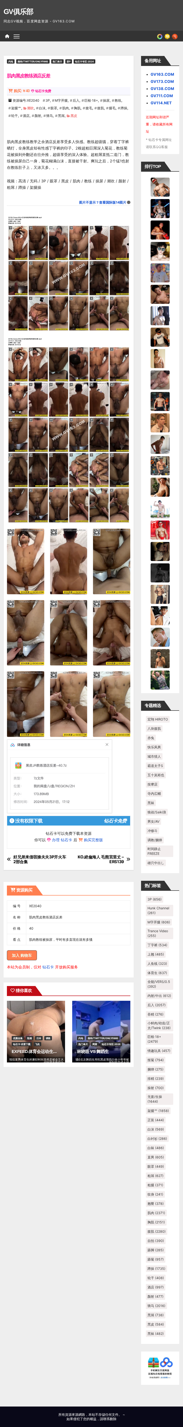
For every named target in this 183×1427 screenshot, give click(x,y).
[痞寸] (160, 401)
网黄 (94, 1044)
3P (48, 100)
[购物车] (167, 36)
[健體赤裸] (160, 508)
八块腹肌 (154, 728)
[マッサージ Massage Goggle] (160, 551)
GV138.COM (162, 88)
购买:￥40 (22, 91)
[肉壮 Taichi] (160, 679)
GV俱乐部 (18, 11)
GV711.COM (162, 95)
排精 (155, 1079)
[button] (175, 36)
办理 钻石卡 (62, 839)
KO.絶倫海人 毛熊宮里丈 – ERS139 (100, 859)
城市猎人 (154, 756)
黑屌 (61, 116)
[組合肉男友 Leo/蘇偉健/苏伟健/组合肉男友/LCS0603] (160, 272)
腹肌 (100, 108)
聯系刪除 (110, 1419)
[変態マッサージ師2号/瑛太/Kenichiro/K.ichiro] (160, 358)
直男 (155, 1157)
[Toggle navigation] (16, 36)
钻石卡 (48, 967)
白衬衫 (157, 1139)
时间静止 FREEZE (154, 851)
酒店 (26, 116)
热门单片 (57, 61)
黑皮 (74, 116)
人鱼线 (157, 963)
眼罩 (54, 108)
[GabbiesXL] (160, 636)
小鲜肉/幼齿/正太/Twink (159, 1025)
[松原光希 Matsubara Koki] (160, 293)
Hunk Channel (158, 910)
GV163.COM (162, 74)
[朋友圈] (160, 36)
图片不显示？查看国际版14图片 (102, 202)
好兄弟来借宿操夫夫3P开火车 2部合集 (39, 859)
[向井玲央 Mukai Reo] (160, 615)
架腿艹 (16, 108)
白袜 (155, 1148)
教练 (118, 100)
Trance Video (157, 933)
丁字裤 (157, 945)
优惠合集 (18, 1038)
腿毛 (112, 108)
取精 (29, 1038)
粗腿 (155, 1185)
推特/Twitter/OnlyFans (33, 61)
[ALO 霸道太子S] (160, 443)
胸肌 (77, 108)
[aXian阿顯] (160, 658)
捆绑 (155, 1069)
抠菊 (155, 1060)
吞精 (155, 1014)
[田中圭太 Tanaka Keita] (160, 486)
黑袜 (150, 803)
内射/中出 (159, 996)
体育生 (157, 973)
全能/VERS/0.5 (158, 984)
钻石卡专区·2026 (111, 1044)
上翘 (155, 954)
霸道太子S (155, 766)
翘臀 (155, 1204)
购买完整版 (93, 839)
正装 (155, 1120)
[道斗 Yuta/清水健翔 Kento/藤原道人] (160, 422)
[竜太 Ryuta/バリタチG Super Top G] (160, 336)
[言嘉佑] (160, 315)
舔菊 (155, 1259)
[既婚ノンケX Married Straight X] (160, 379)
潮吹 (30, 108)
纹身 (155, 1194)
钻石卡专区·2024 (84, 61)
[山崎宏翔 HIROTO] (160, 186)
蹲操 (124, 108)
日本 (38, 1038)
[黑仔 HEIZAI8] (160, 465)
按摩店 (152, 784)
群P (69, 61)
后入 (76, 100)
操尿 (106, 100)
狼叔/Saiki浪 (156, 812)
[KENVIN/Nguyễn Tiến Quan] (160, 208)
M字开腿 (61, 100)
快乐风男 (154, 747)
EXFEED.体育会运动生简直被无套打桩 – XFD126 (56, 1051)
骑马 (49, 116)
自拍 (155, 1241)
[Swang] (160, 229)
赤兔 (150, 738)
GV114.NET (161, 102)
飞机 (37, 1044)
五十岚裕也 (155, 775)
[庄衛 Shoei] (160, 529)
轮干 (14, 116)
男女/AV (153, 821)
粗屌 (155, 1176)
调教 (48, 1038)
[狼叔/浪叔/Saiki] (160, 251)
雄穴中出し (155, 863)
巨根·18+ (91, 100)
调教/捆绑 (154, 840)
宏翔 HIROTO (157, 719)
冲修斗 (152, 831)
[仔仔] (160, 572)
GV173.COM (162, 81)
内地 (10, 61)
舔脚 (155, 1250)
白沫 (42, 108)
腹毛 (89, 108)
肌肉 (65, 108)
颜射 (38, 116)
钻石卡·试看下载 (21, 1044)
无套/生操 (154, 1099)
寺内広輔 (154, 793)
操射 (155, 1088)
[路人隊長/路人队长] (160, 593)
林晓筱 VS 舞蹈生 (93, 1051)
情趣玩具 (158, 1051)
